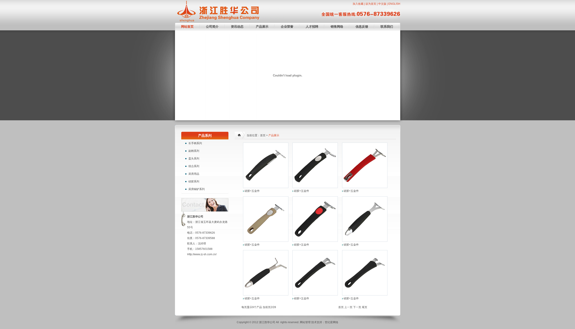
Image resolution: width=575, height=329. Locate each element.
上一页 (348, 307)
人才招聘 (312, 26)
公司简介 (212, 26)
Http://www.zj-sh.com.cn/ (202, 254)
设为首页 (370, 3)
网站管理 (305, 322)
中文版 (382, 3)
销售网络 (337, 26)
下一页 (357, 307)
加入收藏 (358, 3)
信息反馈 (362, 26)
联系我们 (386, 26)
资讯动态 (237, 26)
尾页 (364, 307)
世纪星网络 (331, 322)
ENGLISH (394, 3)
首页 (341, 307)
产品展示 (262, 26)
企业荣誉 (287, 26)
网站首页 (187, 26)
